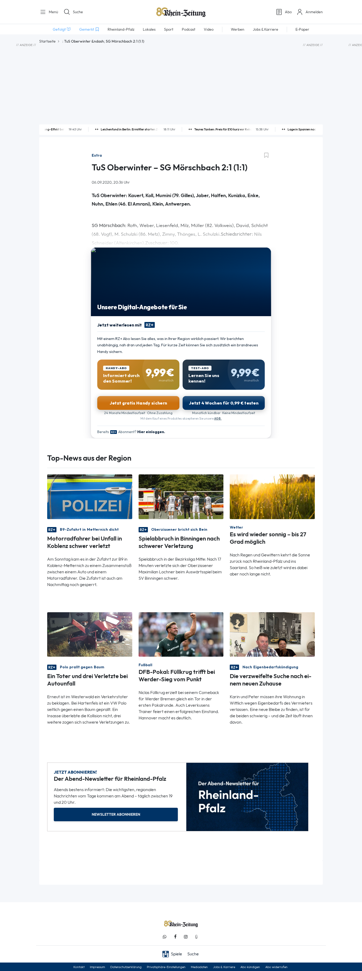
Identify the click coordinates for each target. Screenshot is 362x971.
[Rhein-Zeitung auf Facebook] (175, 937)
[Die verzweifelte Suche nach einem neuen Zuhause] (272, 634)
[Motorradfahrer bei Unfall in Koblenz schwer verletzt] (89, 496)
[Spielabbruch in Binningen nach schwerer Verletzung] (181, 496)
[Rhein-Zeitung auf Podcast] (196, 937)
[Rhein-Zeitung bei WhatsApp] (164, 937)
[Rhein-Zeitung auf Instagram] (185, 937)
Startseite (47, 41)
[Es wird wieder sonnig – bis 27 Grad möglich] (272, 496)
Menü (53, 12)
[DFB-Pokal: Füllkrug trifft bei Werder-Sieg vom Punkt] (181, 634)
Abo (288, 12)
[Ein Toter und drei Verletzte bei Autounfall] (89, 634)
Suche (78, 12)
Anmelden (314, 12)
